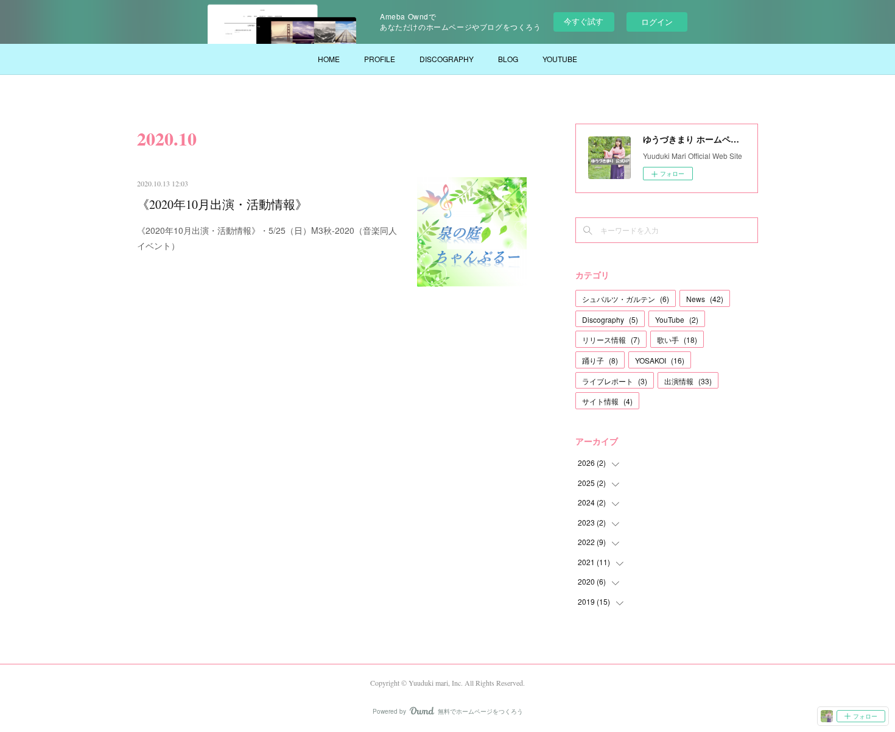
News (704, 299)
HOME (329, 59)
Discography (610, 319)
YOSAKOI (659, 360)
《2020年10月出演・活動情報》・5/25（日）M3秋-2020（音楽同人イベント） (267, 238)
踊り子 (600, 360)
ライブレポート (614, 381)
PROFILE (379, 59)
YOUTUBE (559, 59)
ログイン (657, 21)
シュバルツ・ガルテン (625, 299)
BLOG (508, 59)
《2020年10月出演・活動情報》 (222, 204)
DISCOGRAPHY (446, 59)
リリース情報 (611, 339)
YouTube (676, 319)
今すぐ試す (583, 21)
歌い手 (677, 339)
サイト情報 (607, 401)
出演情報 (688, 381)
